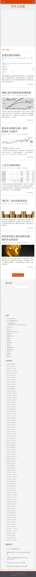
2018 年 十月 (10, 499)
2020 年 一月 (10, 472)
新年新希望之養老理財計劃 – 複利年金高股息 (17, 237)
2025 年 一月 (10, 379)
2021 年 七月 (10, 440)
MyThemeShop (21, 575)
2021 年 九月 (10, 438)
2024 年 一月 (10, 393)
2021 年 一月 (10, 454)
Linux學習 (10, 323)
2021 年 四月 (10, 447)
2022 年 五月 (10, 425)
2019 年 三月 (10, 488)
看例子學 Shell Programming (16, 324)
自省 (8, 352)
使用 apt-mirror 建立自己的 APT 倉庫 (17, 566)
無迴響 (26, 95)
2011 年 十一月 (11, 528)
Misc (8, 329)
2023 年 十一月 (11, 397)
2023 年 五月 (10, 407)
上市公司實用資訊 (11, 165)
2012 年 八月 (10, 526)
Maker (9, 327)
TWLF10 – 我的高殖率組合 (14, 200)
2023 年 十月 (10, 400)
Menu (3, 1)
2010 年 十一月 (11, 531)
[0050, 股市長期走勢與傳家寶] (18, 104)
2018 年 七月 (10, 506)
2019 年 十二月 (11, 474)
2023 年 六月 (10, 404)
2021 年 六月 (10, 443)
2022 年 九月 (10, 418)
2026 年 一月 (10, 368)
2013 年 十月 (10, 524)
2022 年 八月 (10, 420)
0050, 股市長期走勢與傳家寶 (16, 92)
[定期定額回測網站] (18, 68)
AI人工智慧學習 (11, 321)
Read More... (30, 84)
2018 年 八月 (10, 504)
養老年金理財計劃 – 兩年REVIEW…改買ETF (14, 129)
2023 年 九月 (10, 402)
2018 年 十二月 (11, 495)
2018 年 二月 (10, 517)
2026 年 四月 (10, 364)
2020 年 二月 (10, 470)
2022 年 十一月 (11, 416)
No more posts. (18, 275)
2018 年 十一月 (11, 497)
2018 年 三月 (10, 515)
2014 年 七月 (10, 522)
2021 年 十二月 (11, 434)
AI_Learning (10, 318)
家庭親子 (9, 336)
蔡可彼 (5, 58)
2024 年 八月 (10, 382)
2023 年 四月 (10, 409)
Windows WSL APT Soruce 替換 (16, 562)
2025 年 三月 (10, 377)
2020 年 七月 (10, 463)
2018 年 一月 (10, 519)
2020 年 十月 (10, 458)
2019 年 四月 (10, 486)
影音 (8, 338)
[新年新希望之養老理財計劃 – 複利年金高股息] (18, 251)
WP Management (12, 331)
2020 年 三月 (10, 467)
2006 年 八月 (10, 535)
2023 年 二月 (10, 411)
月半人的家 (18, 6)
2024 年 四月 (10, 388)
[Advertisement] (18, 28)
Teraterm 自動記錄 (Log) (14, 549)
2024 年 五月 (10, 386)
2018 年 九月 (10, 501)
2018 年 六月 (10, 508)
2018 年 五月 (10, 510)
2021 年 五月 (10, 445)
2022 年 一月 (10, 431)
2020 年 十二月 (11, 456)
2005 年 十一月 (11, 540)
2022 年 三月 (10, 427)
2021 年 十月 (10, 436)
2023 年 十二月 (11, 395)
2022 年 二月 (10, 429)
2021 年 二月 (10, 452)
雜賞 (8, 356)
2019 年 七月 (10, 481)
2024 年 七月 (10, 384)
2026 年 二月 (10, 366)
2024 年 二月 (10, 391)
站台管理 (9, 349)
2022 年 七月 (10, 422)
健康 (8, 333)
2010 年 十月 (10, 533)
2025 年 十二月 (11, 370)
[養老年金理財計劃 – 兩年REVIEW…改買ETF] (18, 143)
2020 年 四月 (10, 465)
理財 (20, 58)
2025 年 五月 (10, 375)
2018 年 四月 (10, 513)
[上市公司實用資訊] (18, 176)
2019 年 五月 (10, 483)
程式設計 (24, 58)
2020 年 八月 (10, 461)
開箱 (8, 354)
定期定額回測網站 (11, 55)
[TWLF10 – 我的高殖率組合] (18, 212)
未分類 (8, 343)
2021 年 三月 (10, 449)
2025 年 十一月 (11, 373)
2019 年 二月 (10, 490)
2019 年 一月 (10, 492)
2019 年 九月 (10, 479)
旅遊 (8, 340)
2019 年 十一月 (11, 477)
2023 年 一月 (10, 413)
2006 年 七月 (10, 538)
